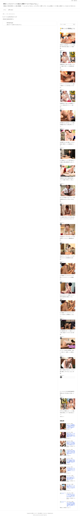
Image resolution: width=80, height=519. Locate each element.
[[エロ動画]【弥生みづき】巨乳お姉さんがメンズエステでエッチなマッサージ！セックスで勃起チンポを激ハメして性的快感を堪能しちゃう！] (67, 210)
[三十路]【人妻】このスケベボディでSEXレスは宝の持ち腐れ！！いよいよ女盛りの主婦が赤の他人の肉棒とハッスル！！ (71, 495)
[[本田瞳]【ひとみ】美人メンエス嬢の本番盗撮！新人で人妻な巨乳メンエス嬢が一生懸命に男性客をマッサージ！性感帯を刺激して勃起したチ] (67, 116)
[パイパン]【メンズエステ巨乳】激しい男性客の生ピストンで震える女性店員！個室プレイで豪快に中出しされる (71, 478)
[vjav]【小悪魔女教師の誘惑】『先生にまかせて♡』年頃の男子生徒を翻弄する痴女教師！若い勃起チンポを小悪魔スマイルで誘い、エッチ (71, 504)
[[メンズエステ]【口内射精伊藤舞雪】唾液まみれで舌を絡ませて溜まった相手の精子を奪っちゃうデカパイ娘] (69, 383)
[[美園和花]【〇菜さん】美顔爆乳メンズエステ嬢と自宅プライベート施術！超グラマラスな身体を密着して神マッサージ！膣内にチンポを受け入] (67, 96)
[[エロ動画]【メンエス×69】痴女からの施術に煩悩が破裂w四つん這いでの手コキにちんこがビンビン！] (67, 154)
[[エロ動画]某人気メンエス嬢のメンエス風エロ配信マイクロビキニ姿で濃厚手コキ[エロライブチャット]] (67, 324)
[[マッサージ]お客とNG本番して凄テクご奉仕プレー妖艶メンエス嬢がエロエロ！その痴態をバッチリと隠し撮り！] (67, 343)
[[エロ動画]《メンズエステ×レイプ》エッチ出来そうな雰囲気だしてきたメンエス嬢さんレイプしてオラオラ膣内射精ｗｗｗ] (67, 306)
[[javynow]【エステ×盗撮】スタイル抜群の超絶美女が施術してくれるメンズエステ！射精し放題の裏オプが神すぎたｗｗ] (67, 288)
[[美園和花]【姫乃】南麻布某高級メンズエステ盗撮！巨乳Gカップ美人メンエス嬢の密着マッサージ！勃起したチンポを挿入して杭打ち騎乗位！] (67, 171)
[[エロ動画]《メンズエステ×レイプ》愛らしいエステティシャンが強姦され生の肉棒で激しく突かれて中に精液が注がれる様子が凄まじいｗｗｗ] (67, 268)
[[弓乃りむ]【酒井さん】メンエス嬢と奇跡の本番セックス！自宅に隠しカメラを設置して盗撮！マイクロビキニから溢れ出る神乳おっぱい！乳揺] (67, 404)
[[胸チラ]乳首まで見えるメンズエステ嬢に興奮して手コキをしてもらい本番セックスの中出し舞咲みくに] (67, 363)
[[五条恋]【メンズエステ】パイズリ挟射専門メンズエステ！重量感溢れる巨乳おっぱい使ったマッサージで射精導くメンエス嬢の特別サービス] (67, 229)
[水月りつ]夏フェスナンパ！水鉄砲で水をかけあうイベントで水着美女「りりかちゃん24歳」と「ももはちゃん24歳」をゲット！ (71, 487)
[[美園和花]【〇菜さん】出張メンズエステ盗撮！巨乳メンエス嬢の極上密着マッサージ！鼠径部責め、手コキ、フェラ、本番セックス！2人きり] (67, 57)
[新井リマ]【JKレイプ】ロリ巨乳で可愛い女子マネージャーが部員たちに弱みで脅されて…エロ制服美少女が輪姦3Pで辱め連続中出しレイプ (71, 435)
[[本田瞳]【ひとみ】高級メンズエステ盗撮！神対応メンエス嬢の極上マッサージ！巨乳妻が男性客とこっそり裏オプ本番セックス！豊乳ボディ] (67, 135)
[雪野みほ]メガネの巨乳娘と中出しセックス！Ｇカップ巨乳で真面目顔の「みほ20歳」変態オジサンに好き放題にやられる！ (71, 443)
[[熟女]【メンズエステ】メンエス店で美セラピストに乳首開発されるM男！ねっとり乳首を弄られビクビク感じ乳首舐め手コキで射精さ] (67, 249)
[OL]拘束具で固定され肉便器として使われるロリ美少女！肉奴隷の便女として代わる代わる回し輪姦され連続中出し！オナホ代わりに (71, 452)
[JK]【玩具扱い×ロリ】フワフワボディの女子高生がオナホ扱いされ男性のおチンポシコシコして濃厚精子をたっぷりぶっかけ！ (71, 470)
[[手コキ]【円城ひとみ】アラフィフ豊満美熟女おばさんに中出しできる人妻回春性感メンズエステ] (67, 190)
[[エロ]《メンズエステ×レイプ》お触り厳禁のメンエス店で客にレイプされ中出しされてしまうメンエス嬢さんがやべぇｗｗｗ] (67, 77)
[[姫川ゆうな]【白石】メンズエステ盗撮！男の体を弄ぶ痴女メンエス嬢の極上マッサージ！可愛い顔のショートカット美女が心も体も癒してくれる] (67, 38)
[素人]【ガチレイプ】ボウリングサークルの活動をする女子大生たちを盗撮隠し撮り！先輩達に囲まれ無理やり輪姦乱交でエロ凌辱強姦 (71, 461)
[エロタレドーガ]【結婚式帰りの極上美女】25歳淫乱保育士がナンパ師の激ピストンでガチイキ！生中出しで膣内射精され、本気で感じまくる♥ (71, 426)
